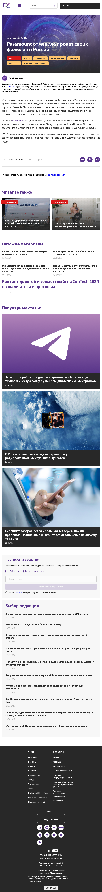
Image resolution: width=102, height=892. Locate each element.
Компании (32, 758)
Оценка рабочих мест (62, 771)
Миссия (56, 758)
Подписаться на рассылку (51, 587)
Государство (34, 775)
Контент (32, 771)
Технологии (33, 784)
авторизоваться (56, 175)
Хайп (30, 789)
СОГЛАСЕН (51, 888)
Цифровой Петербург (38, 793)
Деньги (31, 766)
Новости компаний (36, 802)
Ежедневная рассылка (35, 571)
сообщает (10, 87)
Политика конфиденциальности (62, 776)
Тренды (31, 780)
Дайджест (14, 571)
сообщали (17, 121)
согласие (18, 593)
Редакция (57, 762)
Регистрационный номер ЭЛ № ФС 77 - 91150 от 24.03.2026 (51, 864)
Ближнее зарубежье (37, 798)
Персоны (32, 762)
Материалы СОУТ (61, 801)
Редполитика (59, 766)
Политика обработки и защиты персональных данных (63, 784)
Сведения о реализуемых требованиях (59, 793)
